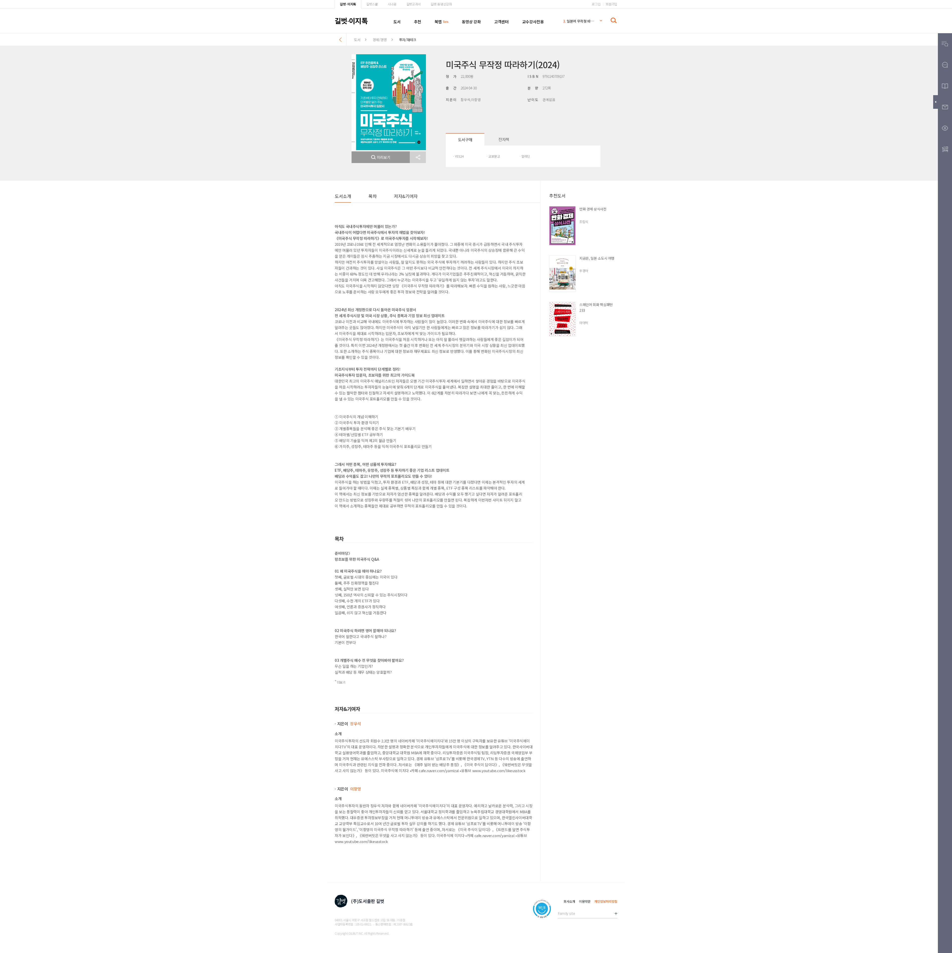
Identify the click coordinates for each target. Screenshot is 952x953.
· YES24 (458, 156)
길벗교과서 (413, 4)
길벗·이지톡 (348, 4)
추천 (417, 22)
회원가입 (611, 4)
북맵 (438, 22)
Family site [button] (566, 913)
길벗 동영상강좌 (441, 4)
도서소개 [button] (343, 196)
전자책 (503, 139)
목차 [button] (372, 196)
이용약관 (585, 901)
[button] (418, 157)
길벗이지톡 (351, 21)
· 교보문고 (493, 156)
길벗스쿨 (372, 4)
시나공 (392, 4)
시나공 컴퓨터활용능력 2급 (578, 21)
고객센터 (501, 22)
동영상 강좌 (471, 22)
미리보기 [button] (383, 157)
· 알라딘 (524, 156)
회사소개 (569, 901)
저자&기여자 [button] (405, 196)
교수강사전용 (533, 22)
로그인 (596, 4)
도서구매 (465, 139)
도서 (397, 22)
